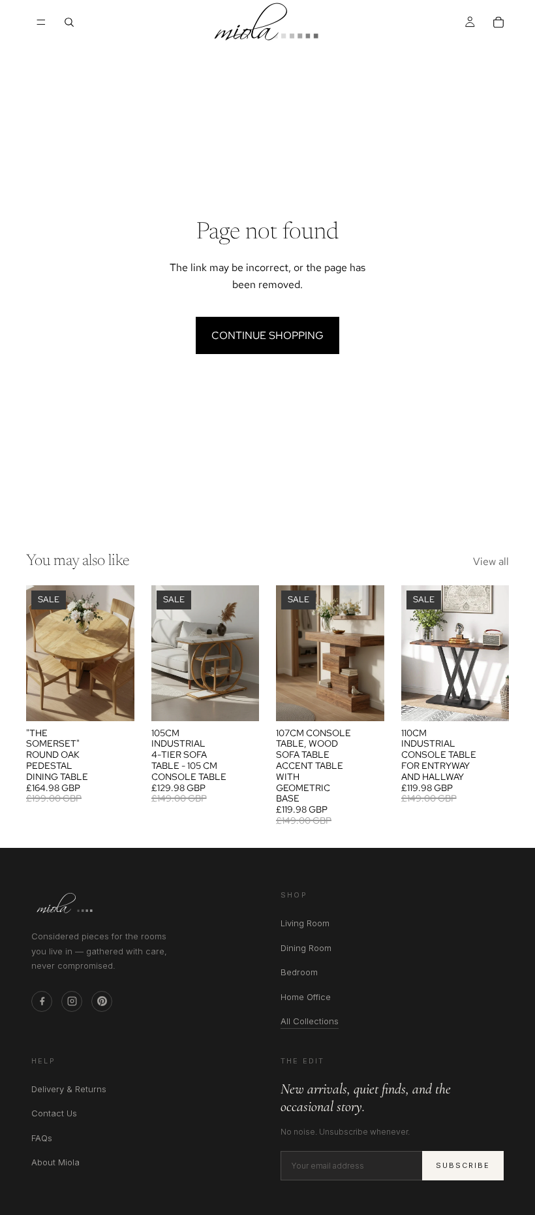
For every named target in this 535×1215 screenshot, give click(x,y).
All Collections (310, 1021)
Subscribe (463, 1165)
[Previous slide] (40, 653)
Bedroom (299, 972)
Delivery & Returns (68, 1089)
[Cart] (498, 22)
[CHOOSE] (114, 701)
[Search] (69, 22)
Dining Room (306, 948)
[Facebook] (41, 1001)
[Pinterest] (101, 1001)
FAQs (41, 1138)
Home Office (306, 997)
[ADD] (239, 701)
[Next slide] (120, 653)
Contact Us (54, 1113)
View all (491, 561)
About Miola (55, 1162)
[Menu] (41, 22)
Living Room (305, 923)
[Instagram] (71, 1001)
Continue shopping (267, 335)
